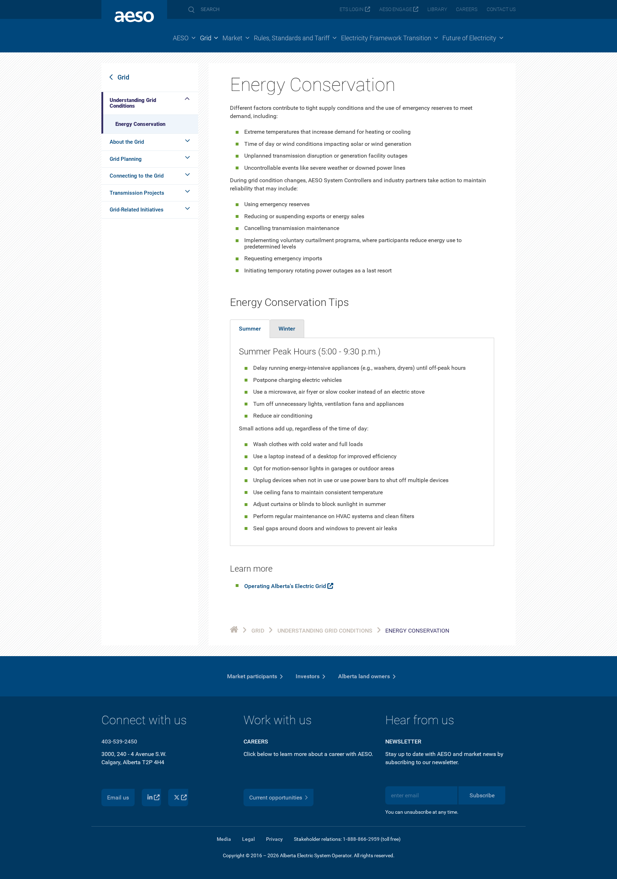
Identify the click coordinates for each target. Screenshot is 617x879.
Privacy (274, 839)
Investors (308, 676)
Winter (287, 328)
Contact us (501, 9)
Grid (123, 77)
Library (437, 9)
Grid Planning (126, 159)
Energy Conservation (140, 124)
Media (224, 839)
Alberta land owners (364, 676)
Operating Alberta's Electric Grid (285, 586)
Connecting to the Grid (137, 176)
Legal (248, 839)
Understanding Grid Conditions (133, 103)
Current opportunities (275, 797)
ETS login (351, 9)
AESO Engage (395, 9)
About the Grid (127, 142)
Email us (118, 797)
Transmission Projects (137, 193)
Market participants (252, 676)
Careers (466, 9)
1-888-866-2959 (361, 839)
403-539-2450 (119, 741)
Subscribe (482, 795)
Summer (250, 328)
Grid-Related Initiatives (137, 209)
